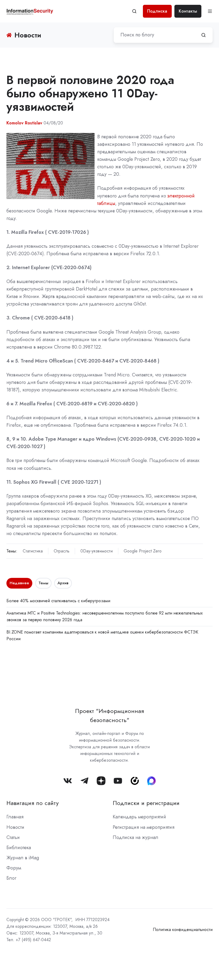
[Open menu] (210, 11)
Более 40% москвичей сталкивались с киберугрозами (58, 601)
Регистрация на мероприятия (143, 827)
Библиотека (18, 847)
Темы (43, 583)
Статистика (33, 551)
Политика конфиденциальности (183, 929)
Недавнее (19, 583)
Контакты (188, 11)
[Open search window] (134, 11)
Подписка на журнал (135, 837)
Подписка (157, 11)
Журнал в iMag (22, 857)
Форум (13, 867)
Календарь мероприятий (139, 816)
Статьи (13, 837)
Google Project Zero (143, 551)
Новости (15, 827)
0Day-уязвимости (96, 551)
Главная (15, 816)
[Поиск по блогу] (203, 35)
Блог (11, 878)
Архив (62, 583)
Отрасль (61, 551)
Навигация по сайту (32, 803)
